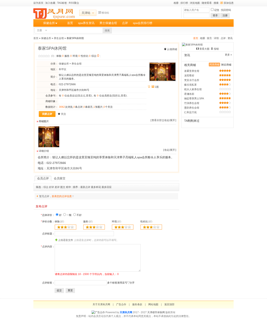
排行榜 (184, 2)
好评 (51, 187)
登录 (215, 15)
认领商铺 (172, 49)
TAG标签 (62, 2)
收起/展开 (169, 120)
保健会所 (49, 23)
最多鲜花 (96, 187)
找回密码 (226, 10)
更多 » (228, 54)
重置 (70, 290)
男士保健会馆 (108, 23)
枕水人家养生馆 (193, 89)
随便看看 (207, 2)
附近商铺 (226, 64)
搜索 (216, 2)
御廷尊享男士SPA (194, 98)
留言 (209, 38)
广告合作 (121, 304)
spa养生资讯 (86, 23)
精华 (68, 187)
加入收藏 (50, 2)
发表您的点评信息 (62, 196)
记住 (216, 10)
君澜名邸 (189, 93)
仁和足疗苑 (190, 112)
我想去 (116, 95)
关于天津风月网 (101, 304)
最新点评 (85, 187)
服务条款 (137, 304)
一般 (69, 215)
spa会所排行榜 (142, 23)
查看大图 (204, 48)
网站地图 (153, 304)
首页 (70, 23)
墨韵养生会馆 (191, 107)
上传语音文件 (65, 240)
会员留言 (59, 178)
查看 (88, 95)
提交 (59, 290)
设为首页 (38, 2)
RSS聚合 (74, 2)
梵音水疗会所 (191, 80)
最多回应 (107, 187)
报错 (216, 48)
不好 (79, 215)
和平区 (62, 69)
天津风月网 (126, 312)
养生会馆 (59, 38)
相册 (176, 2)
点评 (125, 23)
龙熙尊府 (189, 75)
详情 (216, 38)
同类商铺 (214, 64)
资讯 (230, 38)
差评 (57, 187)
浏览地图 (195, 2)
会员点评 (43, 178)
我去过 (81, 95)
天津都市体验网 (156, 312)
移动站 (105, 12)
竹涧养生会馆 (191, 103)
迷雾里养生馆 (191, 71)
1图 (157, 86)
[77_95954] (48, 146)
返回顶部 (169, 304)
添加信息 (229, 2)
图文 (62, 187)
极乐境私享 (190, 84)
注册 (225, 15)
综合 (45, 187)
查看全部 (157, 120)
